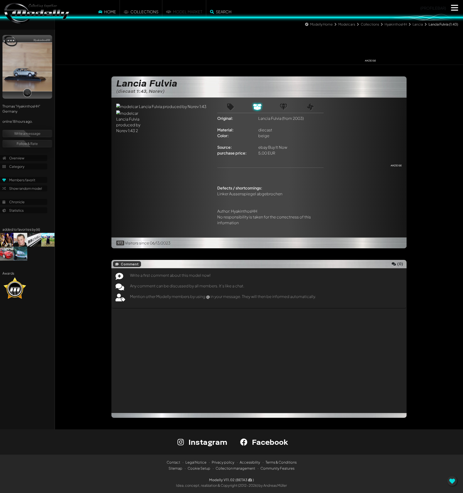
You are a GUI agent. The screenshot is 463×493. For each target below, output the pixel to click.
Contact (173, 462)
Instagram (206, 442)
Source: (224, 147)
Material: (225, 129)
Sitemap (175, 468)
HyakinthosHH (396, 24)
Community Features (277, 468)
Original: (225, 118)
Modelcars (346, 24)
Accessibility (250, 462)
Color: (223, 135)
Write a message (27, 133)
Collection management (235, 468)
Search (224, 11)
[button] (454, 8)
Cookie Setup (199, 468)
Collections (144, 11)
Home (110, 11)
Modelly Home (321, 24)
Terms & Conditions (281, 462)
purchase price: (232, 152)
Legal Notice (195, 462)
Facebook (269, 442)
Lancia (418, 24)
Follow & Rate (27, 143)
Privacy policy (223, 462)
